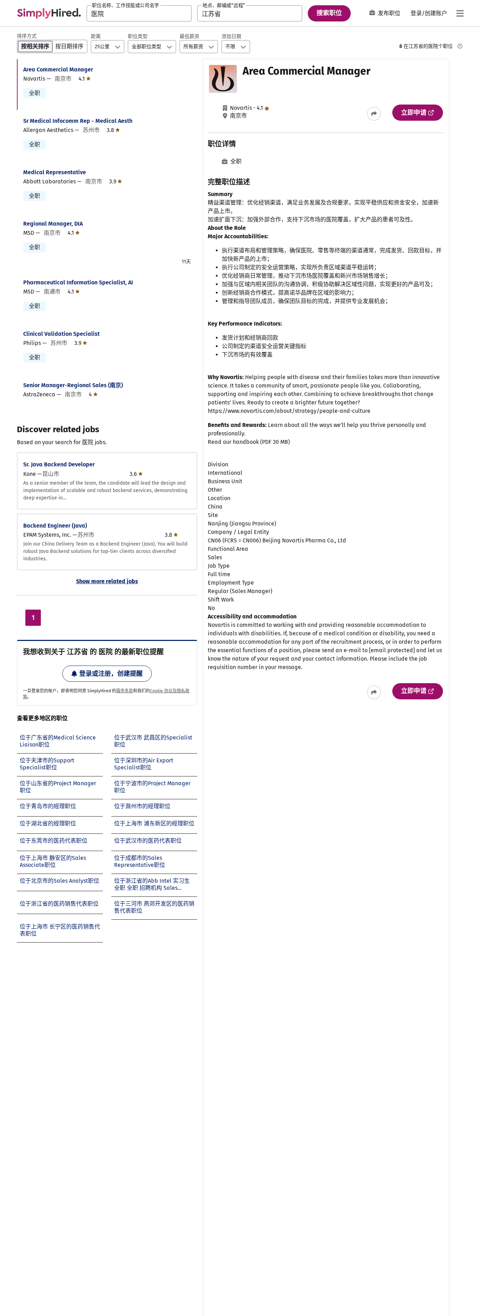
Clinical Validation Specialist (61, 333)
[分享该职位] (374, 114)
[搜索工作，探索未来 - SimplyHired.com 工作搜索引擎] (49, 13)
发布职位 (389, 13)
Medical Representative (54, 172)
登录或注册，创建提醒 (111, 674)
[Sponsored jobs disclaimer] (460, 46)
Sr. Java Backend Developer (59, 464)
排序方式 (27, 36)
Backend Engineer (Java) (55, 525)
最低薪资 (189, 36)
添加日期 (231, 36)
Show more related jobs (107, 581)
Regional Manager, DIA (53, 223)
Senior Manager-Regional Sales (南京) (73, 385)
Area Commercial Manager (58, 69)
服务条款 (124, 690)
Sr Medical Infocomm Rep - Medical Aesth (77, 121)
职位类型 (138, 36)
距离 (96, 36)
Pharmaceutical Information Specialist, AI (78, 282)
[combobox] (139, 13)
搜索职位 (329, 13)
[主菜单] (460, 13)
